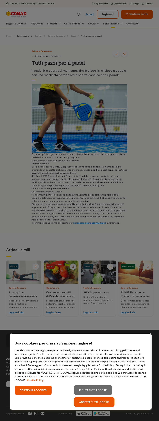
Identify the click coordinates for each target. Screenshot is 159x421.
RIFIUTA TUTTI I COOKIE (93, 390)
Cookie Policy (35, 380)
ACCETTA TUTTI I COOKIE (94, 402)
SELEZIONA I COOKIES (33, 390)
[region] (81, 371)
